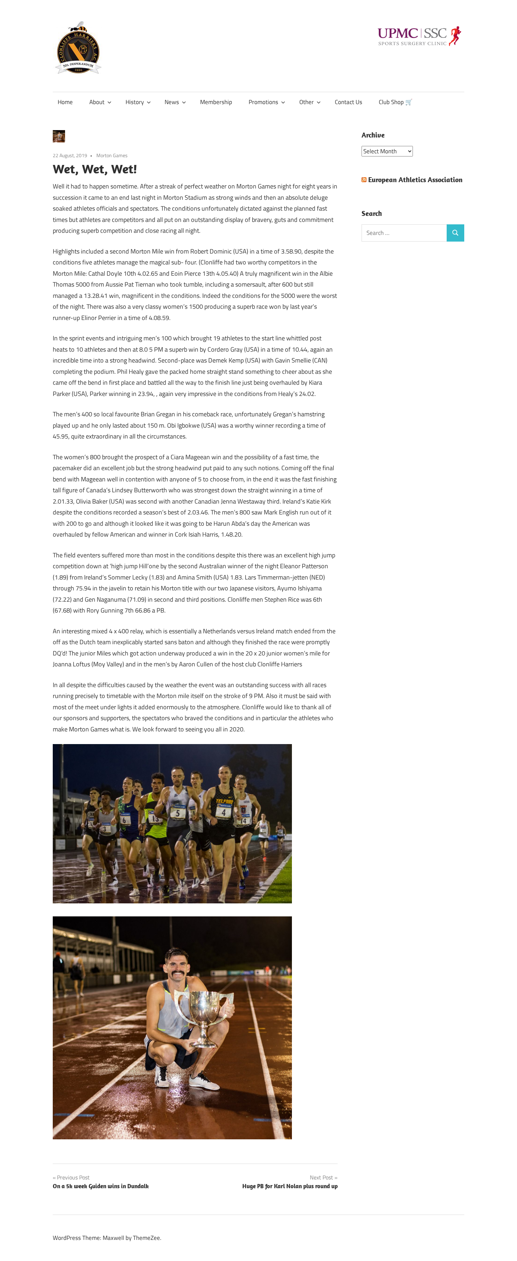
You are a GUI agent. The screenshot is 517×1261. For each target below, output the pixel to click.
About (96, 102)
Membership (216, 102)
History (135, 102)
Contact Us (348, 102)
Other (306, 102)
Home (65, 102)
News (172, 102)
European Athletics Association (415, 179)
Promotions (263, 102)
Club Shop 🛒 (396, 102)
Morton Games (112, 155)
